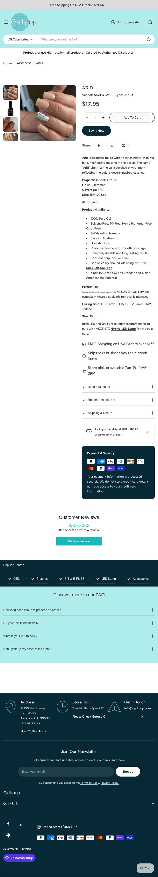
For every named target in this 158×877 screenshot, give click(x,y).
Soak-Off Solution (99, 268)
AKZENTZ (24, 63)
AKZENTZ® (102, 95)
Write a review (79, 541)
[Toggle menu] (5, 22)
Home (7, 63)
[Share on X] (111, 145)
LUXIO (128, 95)
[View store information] (148, 432)
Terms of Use (89, 783)
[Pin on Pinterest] (124, 145)
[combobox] (79, 39)
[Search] (148, 39)
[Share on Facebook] (99, 145)
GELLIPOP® (23, 849)
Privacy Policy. (110, 783)
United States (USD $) (58, 827)
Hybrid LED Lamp (123, 329)
